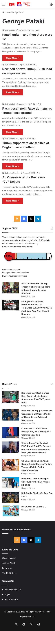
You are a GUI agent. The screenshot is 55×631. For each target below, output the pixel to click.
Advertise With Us (13, 589)
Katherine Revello (12, 173)
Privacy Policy (11, 599)
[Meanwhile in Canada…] (10, 511)
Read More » (12, 58)
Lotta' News (7, 568)
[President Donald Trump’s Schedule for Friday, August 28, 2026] (10, 482)
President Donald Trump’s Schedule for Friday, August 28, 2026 (35, 481)
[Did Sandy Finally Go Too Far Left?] (10, 497)
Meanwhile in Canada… (33, 506)
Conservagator (8, 558)
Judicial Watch (8, 563)
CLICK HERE (37, 240)
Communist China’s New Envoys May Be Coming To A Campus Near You (36, 431)
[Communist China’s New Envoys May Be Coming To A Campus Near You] (10, 432)
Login (7, 594)
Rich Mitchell (10, 30)
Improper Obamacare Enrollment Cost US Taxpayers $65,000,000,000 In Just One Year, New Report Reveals (36, 307)
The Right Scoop (9, 573)
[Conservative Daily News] (20, 4)
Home (7, 12)
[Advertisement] (27, 350)
